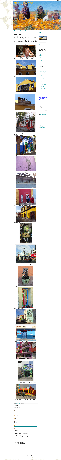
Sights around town (42, 80)
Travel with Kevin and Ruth (42, 127)
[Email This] (21, 403)
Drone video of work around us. (43, 69)
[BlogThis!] (21, 403)
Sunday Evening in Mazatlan (42, 77)
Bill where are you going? (42, 72)
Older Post (36, 451)
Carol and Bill (16, 414)
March (41, 65)
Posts (40, 106)
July (40, 62)
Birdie (40, 124)
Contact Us (24, 30)
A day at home (41, 81)
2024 (40, 54)
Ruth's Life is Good (41, 125)
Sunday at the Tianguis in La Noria (43, 78)
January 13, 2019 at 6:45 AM (17, 422)
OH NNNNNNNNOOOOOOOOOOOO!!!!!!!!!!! (43, 83)
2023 (40, 55)
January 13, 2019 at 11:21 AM (18, 425)
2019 (40, 58)
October (41, 60)
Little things (41, 68)
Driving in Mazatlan (42, 86)
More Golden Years (23, 3)
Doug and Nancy (16, 427)
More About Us (19, 30)
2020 (40, 57)
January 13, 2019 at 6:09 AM (17, 419)
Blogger (32, 455)
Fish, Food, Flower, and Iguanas (43, 88)
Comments (41, 107)
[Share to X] (22, 403)
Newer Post (15, 451)
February (41, 66)
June (40, 63)
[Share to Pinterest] (23, 403)
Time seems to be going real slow (43, 71)
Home (15, 30)
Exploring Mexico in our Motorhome (43, 114)
